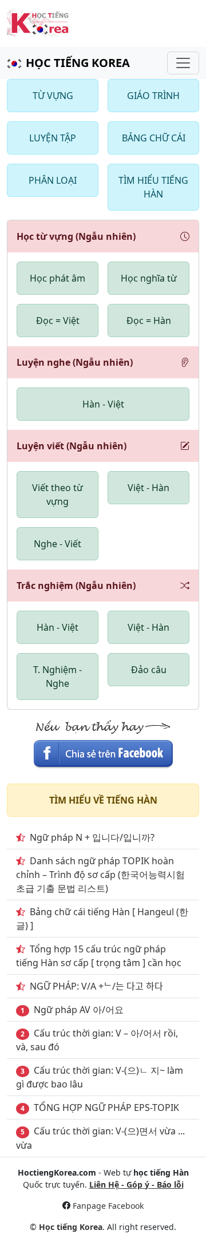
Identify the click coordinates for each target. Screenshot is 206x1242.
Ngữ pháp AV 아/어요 (79, 1009)
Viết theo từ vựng (57, 494)
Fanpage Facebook (108, 1205)
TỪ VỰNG (53, 95)
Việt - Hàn (148, 487)
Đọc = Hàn (148, 320)
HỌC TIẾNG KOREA (78, 62)
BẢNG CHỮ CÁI (153, 138)
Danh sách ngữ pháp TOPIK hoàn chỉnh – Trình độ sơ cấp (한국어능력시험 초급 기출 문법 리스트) (100, 875)
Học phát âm (57, 278)
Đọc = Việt (58, 320)
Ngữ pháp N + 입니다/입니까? (92, 837)
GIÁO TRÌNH (153, 95)
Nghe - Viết (57, 543)
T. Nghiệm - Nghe (57, 676)
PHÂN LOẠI (53, 180)
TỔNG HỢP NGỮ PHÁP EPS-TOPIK (106, 1107)
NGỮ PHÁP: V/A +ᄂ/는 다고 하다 (96, 986)
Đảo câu (149, 669)
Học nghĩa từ (149, 278)
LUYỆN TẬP (52, 138)
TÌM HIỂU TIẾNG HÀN (153, 187)
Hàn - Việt (103, 404)
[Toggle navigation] (183, 63)
